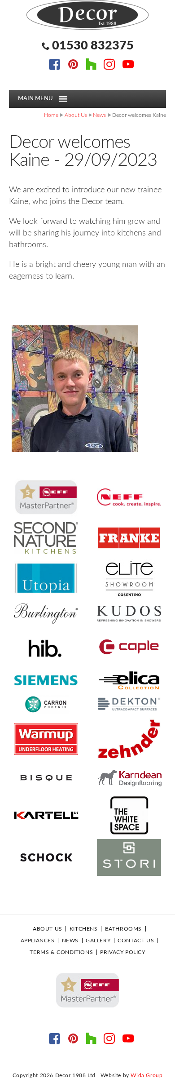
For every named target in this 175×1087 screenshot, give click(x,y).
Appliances (38, 940)
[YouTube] (128, 65)
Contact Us (136, 940)
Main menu (35, 98)
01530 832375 (93, 46)
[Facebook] (54, 65)
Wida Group (146, 1075)
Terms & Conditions (61, 952)
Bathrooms (123, 929)
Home (51, 115)
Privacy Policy (122, 952)
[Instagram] (109, 65)
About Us (76, 115)
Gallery (98, 940)
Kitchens (84, 929)
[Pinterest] (73, 65)
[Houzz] (91, 65)
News (99, 115)
